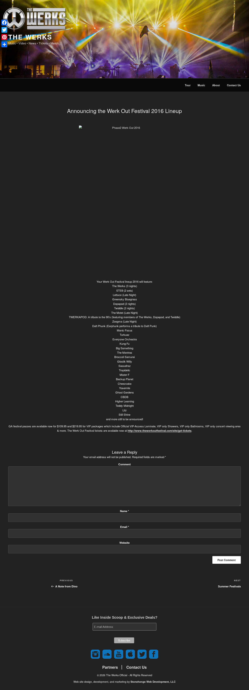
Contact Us (234, 85)
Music (201, 85)
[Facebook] (4, 22)
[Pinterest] (4, 37)
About (216, 85)
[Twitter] (4, 29)
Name (124, 511)
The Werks (30, 36)
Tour (187, 85)
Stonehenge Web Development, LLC (153, 681)
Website (124, 543)
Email (124, 527)
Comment (124, 464)
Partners (110, 667)
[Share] (4, 44)
